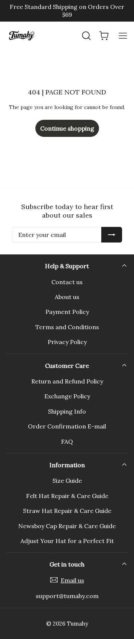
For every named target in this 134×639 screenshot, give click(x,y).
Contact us (67, 282)
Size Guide (67, 480)
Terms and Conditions (67, 327)
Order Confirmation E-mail (67, 426)
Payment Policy (67, 311)
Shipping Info (67, 411)
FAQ (67, 441)
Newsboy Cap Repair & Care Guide (67, 526)
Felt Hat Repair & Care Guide (67, 496)
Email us (72, 580)
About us (67, 297)
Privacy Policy (67, 342)
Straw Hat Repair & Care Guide (67, 510)
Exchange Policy (67, 396)
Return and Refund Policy (67, 381)
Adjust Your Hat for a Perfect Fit (67, 541)
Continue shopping (67, 128)
